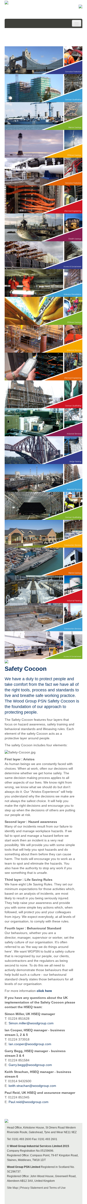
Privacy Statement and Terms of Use (43, 1187)
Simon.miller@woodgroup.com (31, 1023)
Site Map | (13, 1187)
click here (44, 991)
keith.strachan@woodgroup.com (32, 1086)
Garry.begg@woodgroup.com (30, 1065)
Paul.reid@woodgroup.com (28, 1102)
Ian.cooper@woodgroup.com (30, 1044)
